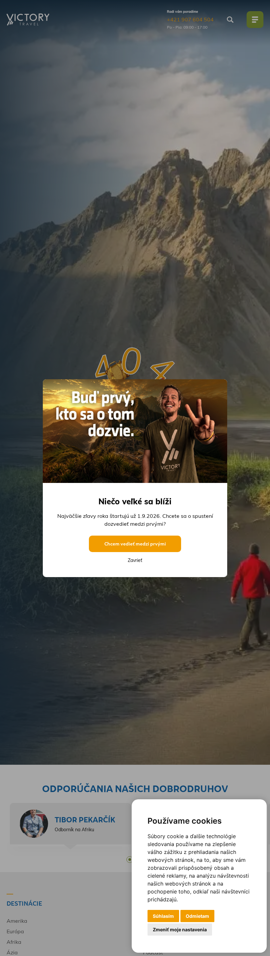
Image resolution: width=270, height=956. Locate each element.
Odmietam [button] (197, 916)
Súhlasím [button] (163, 916)
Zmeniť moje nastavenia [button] (180, 929)
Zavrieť (135, 560)
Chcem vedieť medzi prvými (135, 544)
